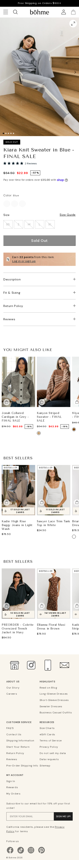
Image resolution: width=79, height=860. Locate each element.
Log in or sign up (24, 261)
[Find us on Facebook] (10, 853)
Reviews (9, 319)
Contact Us (13, 734)
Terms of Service (51, 740)
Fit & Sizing (11, 293)
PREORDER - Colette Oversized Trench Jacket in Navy (18, 628)
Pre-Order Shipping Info (22, 765)
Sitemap (45, 765)
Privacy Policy (49, 747)
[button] (75, 72)
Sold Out (39, 240)
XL (50, 224)
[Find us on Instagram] (31, 853)
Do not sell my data (53, 753)
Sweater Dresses (51, 706)
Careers (11, 693)
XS (8, 224)
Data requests (49, 759)
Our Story (12, 687)
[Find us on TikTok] (20, 853)
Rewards (12, 787)
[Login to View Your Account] (63, 12)
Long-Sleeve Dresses (54, 693)
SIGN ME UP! (63, 816)
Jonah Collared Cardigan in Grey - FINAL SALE (15, 416)
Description (12, 279)
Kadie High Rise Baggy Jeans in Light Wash (17, 525)
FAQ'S (10, 728)
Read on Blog (48, 687)
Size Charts (47, 728)
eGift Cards (47, 734)
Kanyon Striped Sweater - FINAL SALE (49, 416)
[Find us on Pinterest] (41, 853)
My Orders (13, 793)
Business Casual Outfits (56, 712)
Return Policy (13, 306)
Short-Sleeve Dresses (54, 700)
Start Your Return (17, 747)
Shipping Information (20, 740)
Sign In (10, 781)
